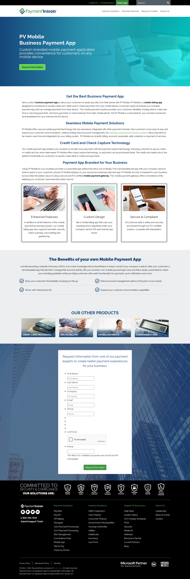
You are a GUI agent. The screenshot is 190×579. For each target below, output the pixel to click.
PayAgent (58, 522)
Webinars (128, 534)
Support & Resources (134, 505)
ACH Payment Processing (66, 530)
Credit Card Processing (37, 334)
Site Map (57, 563)
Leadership (161, 510)
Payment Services (130, 11)
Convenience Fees (147, 334)
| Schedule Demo (107, 2)
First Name (72, 373)
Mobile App (59, 542)
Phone (70, 408)
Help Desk (129, 510)
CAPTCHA (72, 431)
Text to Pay (59, 546)
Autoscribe (58, 568)
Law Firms (93, 542)
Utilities (91, 530)
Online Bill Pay (69, 334)
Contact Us (93, 2)
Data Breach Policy (42, 563)
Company (72, 391)
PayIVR (57, 514)
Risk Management (62, 534)
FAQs (126, 522)
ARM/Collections (96, 510)
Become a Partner (132, 538)
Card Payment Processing (66, 526)
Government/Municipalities (101, 522)
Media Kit (128, 530)
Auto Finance (94, 514)
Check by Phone (61, 549)
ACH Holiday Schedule (135, 518)
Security (128, 526)
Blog (126, 546)
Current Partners (132, 542)
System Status (131, 514)
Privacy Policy (24, 563)
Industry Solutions (110, 11)
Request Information (32, 67)
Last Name (72, 382)
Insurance (93, 538)
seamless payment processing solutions (129, 132)
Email (70, 400)
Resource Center (150, 11)
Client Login (122, 2)
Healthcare (93, 534)
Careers (159, 518)
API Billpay (59, 518)
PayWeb (58, 510)
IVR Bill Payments (108, 334)
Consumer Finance (97, 518)
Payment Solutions (63, 505)
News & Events (163, 514)
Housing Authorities (97, 526)
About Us (164, 11)
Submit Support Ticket (32, 521)
